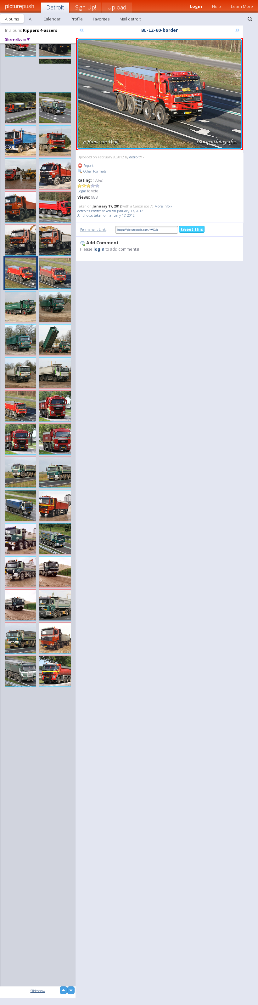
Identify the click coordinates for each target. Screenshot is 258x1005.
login (98, 249)
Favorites (101, 19)
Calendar (51, 19)
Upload (116, 7)
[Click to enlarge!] (159, 94)
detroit (134, 157)
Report (87, 165)
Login (81, 191)
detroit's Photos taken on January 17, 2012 (110, 210)
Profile (76, 19)
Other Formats (94, 171)
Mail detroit (130, 19)
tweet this (192, 229)
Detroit (55, 7)
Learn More (242, 6)
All (31, 19)
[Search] (250, 19)
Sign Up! (85, 7)
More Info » (163, 206)
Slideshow (38, 990)
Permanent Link (93, 229)
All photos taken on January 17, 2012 (106, 215)
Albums (12, 19)
